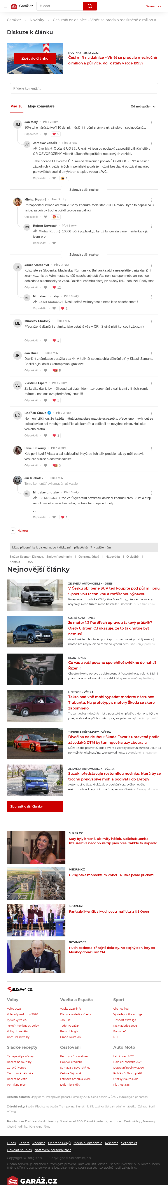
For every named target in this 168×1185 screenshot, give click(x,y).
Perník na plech (17, 1084)
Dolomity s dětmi (71, 1084)
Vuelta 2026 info (70, 1008)
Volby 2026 (14, 1008)
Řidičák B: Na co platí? (127, 1073)
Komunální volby (18, 1037)
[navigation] (5, 6)
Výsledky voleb (16, 1020)
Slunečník (82, 1106)
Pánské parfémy (39, 1126)
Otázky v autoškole (125, 1079)
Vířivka (11, 1111)
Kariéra (24, 1143)
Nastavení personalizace (53, 1150)
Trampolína (66, 1106)
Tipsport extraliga (124, 1020)
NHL (116, 1037)
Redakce (38, 1143)
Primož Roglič (69, 1031)
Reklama (111, 1143)
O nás (11, 1143)
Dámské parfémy (95, 1121)
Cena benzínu (100, 1097)
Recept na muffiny (19, 1062)
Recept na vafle (17, 1079)
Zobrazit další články (26, 806)
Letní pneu (115, 1121)
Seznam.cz (153, 6)
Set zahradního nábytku (120, 1106)
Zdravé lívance (16, 1067)
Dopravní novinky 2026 (128, 1067)
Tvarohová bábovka (20, 1073)
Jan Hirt (65, 1020)
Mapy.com (37, 1097)
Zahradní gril (146, 1106)
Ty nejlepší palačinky (20, 1056)
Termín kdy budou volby (23, 1025)
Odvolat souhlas (19, 1150)
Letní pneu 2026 (123, 1056)
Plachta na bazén (46, 1106)
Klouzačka (97, 1106)
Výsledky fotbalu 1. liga (127, 1014)
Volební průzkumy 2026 (22, 1014)
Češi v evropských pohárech (129, 1097)
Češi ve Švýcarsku (71, 1073)
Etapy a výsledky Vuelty (75, 1014)
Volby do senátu (17, 1031)
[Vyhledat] (90, 6)
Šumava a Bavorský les (75, 1067)
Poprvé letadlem (71, 1062)
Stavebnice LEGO (71, 1121)
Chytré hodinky (17, 1126)
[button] (35, 595)
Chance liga (121, 1008)
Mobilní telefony (48, 1121)
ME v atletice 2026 (125, 1025)
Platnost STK (121, 1084)
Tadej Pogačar (69, 1025)
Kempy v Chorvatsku (74, 1056)
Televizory (149, 1121)
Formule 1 (119, 1031)
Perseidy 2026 (80, 1097)
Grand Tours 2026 (71, 1037)
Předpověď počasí (58, 1097)
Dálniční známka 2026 (127, 1062)
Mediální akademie (88, 1143)
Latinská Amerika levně (75, 1079)
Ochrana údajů (59, 1143)
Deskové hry (132, 1121)
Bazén (30, 1106)
